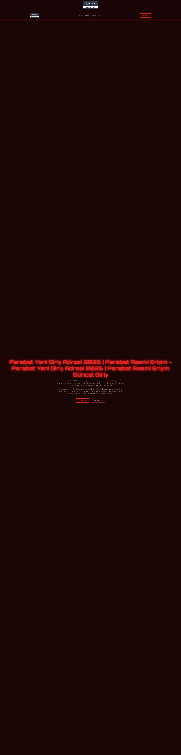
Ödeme (93, 15)
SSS (99, 15)
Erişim (80, 15)
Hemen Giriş (83, 400)
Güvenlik (86, 15)
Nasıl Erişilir (98, 400)
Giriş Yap (145, 15)
